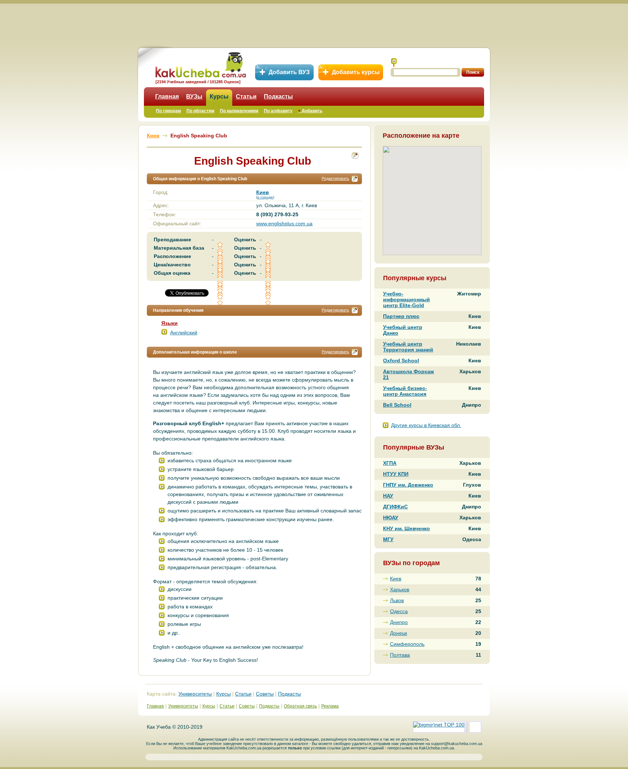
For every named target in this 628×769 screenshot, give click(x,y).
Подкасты (278, 96)
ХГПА (389, 463)
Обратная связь (300, 706)
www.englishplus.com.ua (284, 223)
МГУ (388, 539)
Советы (265, 694)
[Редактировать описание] (355, 179)
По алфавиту (278, 110)
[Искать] (394, 62)
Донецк (398, 633)
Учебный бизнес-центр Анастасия (405, 391)
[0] (220, 290)
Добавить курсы (356, 72)
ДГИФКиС (395, 507)
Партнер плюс (401, 316)
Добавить (310, 110)
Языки (169, 323)
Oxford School (401, 360)
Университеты (195, 694)
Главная (167, 96)
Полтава (400, 655)
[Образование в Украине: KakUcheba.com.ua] (200, 63)
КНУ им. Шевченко (406, 528)
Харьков (399, 589)
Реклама (330, 706)
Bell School (397, 405)
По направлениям (239, 110)
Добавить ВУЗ (289, 72)
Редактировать (335, 178)
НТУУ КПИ (395, 474)
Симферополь (407, 644)
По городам (168, 110)
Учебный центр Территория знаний (408, 347)
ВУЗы (194, 96)
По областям (200, 110)
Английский (183, 332)
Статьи (246, 96)
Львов (397, 600)
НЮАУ (390, 517)
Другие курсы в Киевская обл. (426, 425)
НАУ (388, 496)
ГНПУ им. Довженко (408, 485)
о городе (265, 197)
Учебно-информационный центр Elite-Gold (406, 299)
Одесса (399, 611)
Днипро (399, 622)
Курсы (219, 96)
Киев (395, 578)
